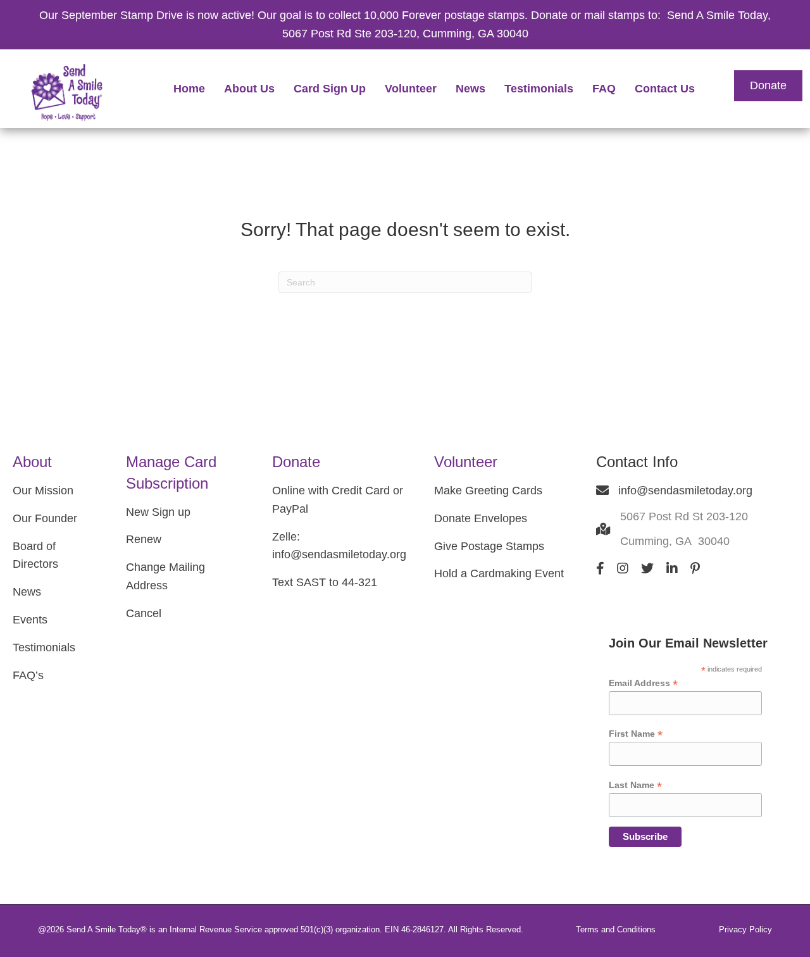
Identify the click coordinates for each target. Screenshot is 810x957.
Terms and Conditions (616, 929)
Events (30, 619)
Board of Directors (35, 555)
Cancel (143, 613)
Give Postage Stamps (489, 546)
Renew (143, 539)
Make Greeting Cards (488, 490)
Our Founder (45, 518)
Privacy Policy (745, 929)
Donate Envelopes (480, 518)
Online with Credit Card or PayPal (337, 499)
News (27, 591)
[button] (768, 85)
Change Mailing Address (165, 576)
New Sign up (158, 512)
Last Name (635, 785)
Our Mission (43, 490)
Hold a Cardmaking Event (499, 573)
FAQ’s (28, 675)
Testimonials (44, 647)
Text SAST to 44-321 (324, 582)
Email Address (643, 683)
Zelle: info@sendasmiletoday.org (339, 545)
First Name (636, 734)
